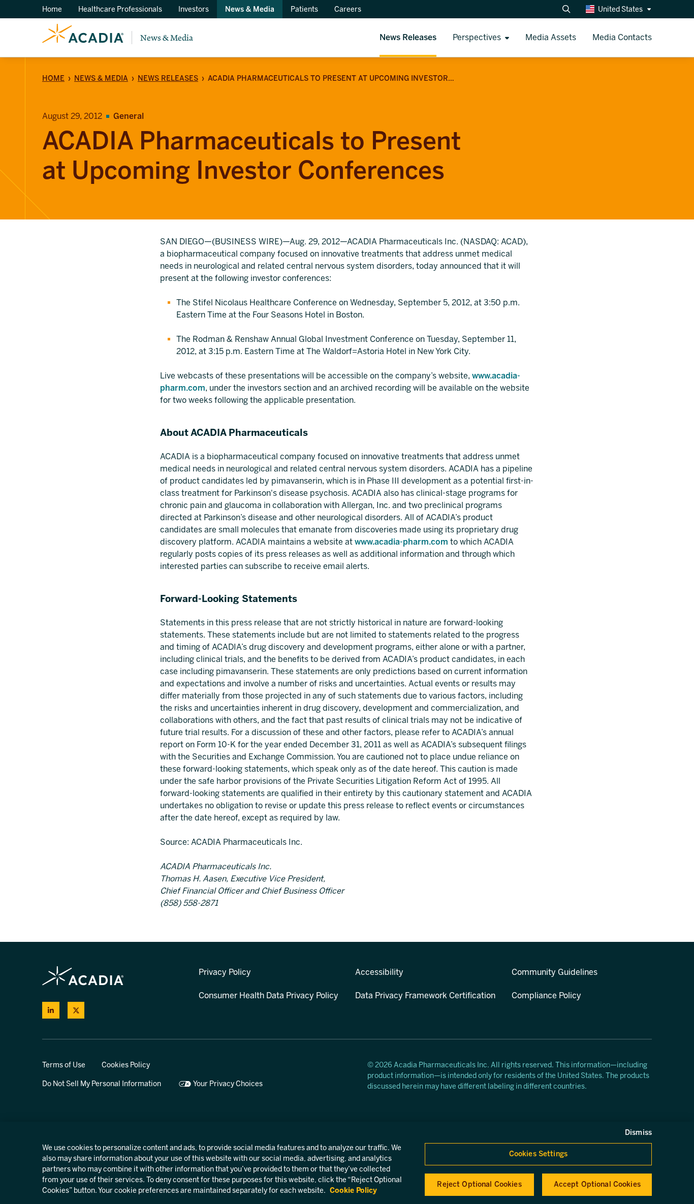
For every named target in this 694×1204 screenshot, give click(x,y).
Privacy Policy (225, 972)
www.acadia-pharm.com (401, 542)
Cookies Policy (126, 1065)
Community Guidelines (554, 972)
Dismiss (638, 1132)
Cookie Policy (353, 1190)
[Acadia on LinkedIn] (50, 1010)
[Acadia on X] (76, 1010)
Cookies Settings (538, 1154)
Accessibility (379, 972)
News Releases (168, 78)
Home (53, 78)
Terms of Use (63, 1065)
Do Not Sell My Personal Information (101, 1084)
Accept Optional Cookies (597, 1184)
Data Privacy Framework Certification (425, 995)
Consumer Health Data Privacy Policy (268, 995)
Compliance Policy (546, 995)
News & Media (166, 38)
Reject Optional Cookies (479, 1184)
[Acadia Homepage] (82, 37)
